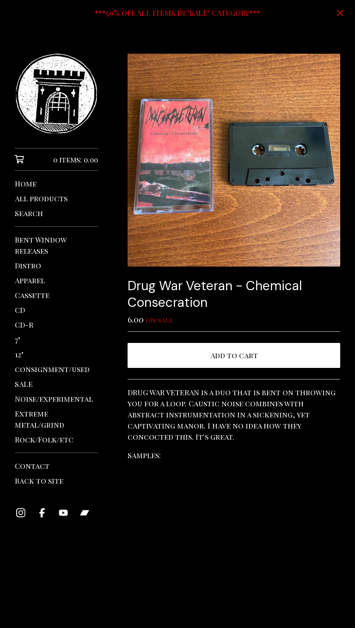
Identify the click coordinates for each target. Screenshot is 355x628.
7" (17, 339)
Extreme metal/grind (39, 419)
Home (26, 183)
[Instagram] (21, 513)
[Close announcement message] (340, 13)
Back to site (39, 480)
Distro (28, 265)
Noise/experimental (54, 399)
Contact (32, 466)
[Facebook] (42, 513)
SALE (24, 384)
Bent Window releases (41, 245)
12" (19, 354)
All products (41, 198)
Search (29, 213)
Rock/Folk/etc (44, 439)
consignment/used (52, 369)
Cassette (32, 295)
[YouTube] (63, 513)
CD (20, 310)
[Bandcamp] (85, 513)
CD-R (24, 325)
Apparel (30, 280)
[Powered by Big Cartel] (234, 596)
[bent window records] (56, 93)
